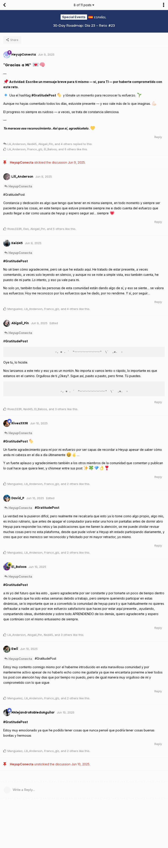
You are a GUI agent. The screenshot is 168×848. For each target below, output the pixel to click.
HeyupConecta (20, 186)
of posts (82, 5)
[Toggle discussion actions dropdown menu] (163, 5)
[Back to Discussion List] (4, 5)
